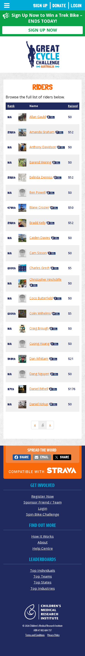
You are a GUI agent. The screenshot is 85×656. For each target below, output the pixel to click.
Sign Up (40, 5)
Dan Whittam (38, 358)
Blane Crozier (39, 207)
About (43, 542)
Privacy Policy (53, 635)
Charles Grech (39, 268)
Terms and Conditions (35, 635)
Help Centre (42, 548)
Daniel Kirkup (38, 404)
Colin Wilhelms (40, 313)
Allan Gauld (37, 117)
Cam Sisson (38, 253)
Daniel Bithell (38, 389)
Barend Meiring (40, 162)
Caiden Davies (39, 237)
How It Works (42, 536)
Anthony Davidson (42, 147)
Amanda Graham (41, 132)
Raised (73, 106)
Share (24, 457)
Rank (11, 106)
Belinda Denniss (41, 177)
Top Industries (42, 588)
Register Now (42, 496)
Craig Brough (39, 328)
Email (44, 457)
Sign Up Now (42, 30)
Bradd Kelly (37, 222)
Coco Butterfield (41, 298)
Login (76, 5)
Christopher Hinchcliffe (45, 279)
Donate (59, 5)
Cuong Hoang (39, 343)
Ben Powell (37, 192)
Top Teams (42, 576)
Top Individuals (42, 570)
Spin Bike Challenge (42, 514)
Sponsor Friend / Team (43, 502)
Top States (42, 582)
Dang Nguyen (39, 374)
